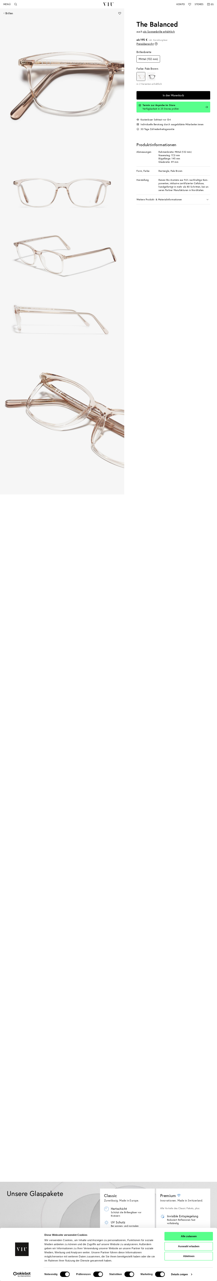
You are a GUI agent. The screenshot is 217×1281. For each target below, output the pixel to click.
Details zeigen (179, 1274)
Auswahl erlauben (188, 1246)
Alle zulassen (189, 1236)
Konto (180, 4)
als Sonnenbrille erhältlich (159, 31)
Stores (199, 4)
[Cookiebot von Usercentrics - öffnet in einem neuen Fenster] (22, 1274)
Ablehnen (188, 1256)
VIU (108, 4)
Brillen (9, 13)
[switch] (98, 1274)
